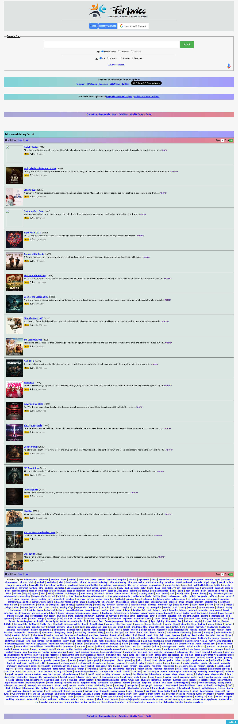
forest (85, 624)
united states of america (113, 694)
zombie (179, 702)
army (184, 585)
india (7, 635)
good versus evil (93, 627)
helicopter (103, 630)
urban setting (154, 694)
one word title (112, 658)
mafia (94, 641)
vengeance (209, 694)
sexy (45, 674)
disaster (95, 613)
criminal (220, 607)
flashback (33, 624)
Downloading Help (107, 114)
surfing (58, 683)
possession (53, 663)
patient (73, 660)
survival (126, 683)
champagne (212, 599)
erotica (32, 619)
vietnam (230, 694)
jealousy (186, 635)
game (21, 627)
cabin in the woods (198, 596)
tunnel (195, 691)
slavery (96, 677)
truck (174, 691)
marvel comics (187, 644)
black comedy (86, 594)
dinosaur (70, 613)
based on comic (19, 591)
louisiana (20, 641)
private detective (191, 663)
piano (127, 660)
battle (173, 591)
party (64, 660)
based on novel (57, 591)
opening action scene (131, 658)
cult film (32, 610)
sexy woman (55, 674)
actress (101, 580)
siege (174, 674)
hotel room (142, 633)
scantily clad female (63, 672)
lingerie (125, 638)
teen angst (119, 685)
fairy (181, 619)
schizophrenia (106, 672)
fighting (160, 621)
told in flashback (208, 688)
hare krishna (59, 630)
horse (69, 633)
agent (217, 580)
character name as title (19, 602)
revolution (92, 669)
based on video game (118, 591)
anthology (50, 585)
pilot (139, 660)
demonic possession (198, 610)
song (175, 677)
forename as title (72, 624)
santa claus (9, 672)
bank (157, 588)
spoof (225, 677)
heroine (135, 630)
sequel (9, 674)
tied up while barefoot (62, 688)
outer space (189, 658)
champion (224, 599)
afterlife (209, 580)
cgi (189, 599)
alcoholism (52, 582)
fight (153, 621)
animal (221, 582)
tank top (31, 685)
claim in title (123, 605)
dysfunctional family (84, 616)
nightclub (206, 652)
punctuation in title (61, 666)
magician (110, 641)
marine (125, 644)
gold (82, 627)
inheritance (38, 635)
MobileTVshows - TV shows (146, 97)
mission (181, 646)
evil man (68, 619)
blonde (109, 594)
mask (198, 644)
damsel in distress (74, 610)
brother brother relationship (89, 596)
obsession (140, 655)
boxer (195, 594)
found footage (96, 624)
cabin (184, 596)
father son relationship (71, 621)
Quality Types (136, 114)
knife (64, 638)
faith (198, 619)
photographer (108, 660)
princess (158, 663)
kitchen (56, 638)
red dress (156, 666)
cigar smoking (67, 605)
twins (6, 694)
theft (230, 685)
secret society (189, 672)
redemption (168, 666)
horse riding (80, 633)
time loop (92, 688)
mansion (104, 644)
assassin (226, 585)
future (219, 624)
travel (130, 691)
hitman (202, 630)
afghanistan (144, 580)
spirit (201, 677)
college (229, 605)
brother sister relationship (117, 596)
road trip (130, 669)
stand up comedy (33, 680)
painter (218, 658)
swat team (167, 683)
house (153, 633)
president (132, 663)
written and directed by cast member (107, 702)
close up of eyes (181, 605)
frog (194, 624)
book (172, 594)
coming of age (66, 607)
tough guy (16, 691)
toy (47, 691)
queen (76, 666)
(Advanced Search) (116, 65)
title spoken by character (163, 688)
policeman (22, 663)
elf (179, 616)
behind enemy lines (217, 591)
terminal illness (187, 685)
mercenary (69, 646)
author (95, 588)
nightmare (217, 652)
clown (194, 605)
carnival (90, 599)
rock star (158, 669)
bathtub (145, 591)
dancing (104, 610)
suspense (146, 683)
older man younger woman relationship (214, 655)
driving (19, 616)
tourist (26, 691)
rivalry (102, 669)
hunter (161, 633)
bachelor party (132, 588)
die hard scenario (40, 613)
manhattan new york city (60, 644)
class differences (138, 605)
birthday (59, 594)
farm (232, 619)
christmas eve (10, 605)
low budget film (53, 641)
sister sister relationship (15, 677)
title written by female (188, 688)
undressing (60, 694)
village (63, 697)
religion (201, 666)
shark (83, 674)
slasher (80, 677)
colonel (24, 607)
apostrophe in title (122, 585)
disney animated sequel (160, 613)
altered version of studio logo (94, 582)
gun (168, 627)
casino (99, 599)
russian (193, 669)
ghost (69, 627)
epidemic (8, 619)
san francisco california (219, 669)
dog (193, 613)
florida (43, 624)
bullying (156, 596)
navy (70, 652)
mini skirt (136, 646)
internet (59, 635)
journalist (210, 635)
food (50, 624)
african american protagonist (189, 580)
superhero (194, 680)
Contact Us (92, 114)
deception (173, 610)
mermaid (81, 646)
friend (176, 624)
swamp (156, 683)
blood (134, 594)
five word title (20, 624)
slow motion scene (110, 677)
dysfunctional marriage (106, 616)
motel (52, 649)
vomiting (128, 697)
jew (194, 635)
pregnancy (121, 663)
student (145, 680)
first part (207, 621)
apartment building (89, 585)
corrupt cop (143, 607)
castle (106, 599)
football (58, 624)
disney (144, 613)
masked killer (209, 644)
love (28, 641)
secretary (202, 672)
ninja (227, 652)
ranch (125, 666)
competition (81, 607)
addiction (111, 580)
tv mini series (206, 691)
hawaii (87, 630)
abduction (43, 580)
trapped (104, 691)
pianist (120, 660)
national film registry (39, 652)
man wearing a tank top (220, 641)
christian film (211, 602)
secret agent (175, 672)
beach (180, 591)
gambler (228, 624)
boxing (203, 594)
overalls (209, 658)
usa (163, 694)
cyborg (60, 610)
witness (90, 699)
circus (97, 605)
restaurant (46, 669)
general (51, 627)
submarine (156, 680)
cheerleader (108, 602)
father (12, 621)
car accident (58, 599)
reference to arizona (186, 666)
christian (199, 602)
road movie (118, 669)
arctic (135, 585)
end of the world (191, 616)
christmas (224, 602)
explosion (127, 619)
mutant (9, 652)
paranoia (12, 660)
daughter (137, 610)
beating (195, 591)
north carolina (88, 655)
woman (114, 699)
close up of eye (165, 605)
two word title (18, 694)
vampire (181, 694)
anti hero (61, 585)
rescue (20, 669)
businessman (174, 596)
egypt (152, 616)
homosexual (34, 633)
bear (188, 591)
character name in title (42, 602)
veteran (220, 694)
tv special (219, 691)
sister (229, 674)
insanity (49, 635)
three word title (31, 688)
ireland (128, 635)
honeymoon (47, 633)
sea (144, 672)
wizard (100, 699)
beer (203, 591)
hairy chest (201, 627)
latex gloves (97, 638)
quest (83, 666)
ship (98, 674)
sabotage (203, 669)
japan (167, 635)
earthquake (142, 616)
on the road (50, 658)
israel (149, 635)
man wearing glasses (14, 644)
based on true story (96, 591)
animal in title (37, 585)
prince (150, 663)
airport (23, 582)
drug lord (61, 616)
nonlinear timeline (70, 655)
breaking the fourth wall (43, 596)
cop (134, 607)
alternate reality (136, 582)
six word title (35, 677)
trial (147, 691)
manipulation (91, 644)
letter (116, 638)
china (181, 602)
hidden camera (148, 630)
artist (217, 585)
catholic (120, 599)
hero (118, 630)
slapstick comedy (67, 677)
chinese (189, 602)
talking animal (224, 683)
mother (60, 649)
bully (148, 596)
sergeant (19, 674)
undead (36, 694)
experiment (101, 619)
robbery (140, 669)
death (157, 610)
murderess (195, 649)
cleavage (152, 605)
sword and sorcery (207, 683)
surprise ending (88, 683)
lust (73, 641)
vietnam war (12, 697)
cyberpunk (50, 610)
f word (165, 619)
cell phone (147, 599)
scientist (127, 672)
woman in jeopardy (129, 699)
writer (84, 702)
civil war (111, 605)
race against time (104, 666)
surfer (50, 683)
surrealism (103, 683)
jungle (10, 638)
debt (164, 610)
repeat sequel (223, 666)
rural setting (182, 669)
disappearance (83, 613)
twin (228, 691)
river (109, 669)
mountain (139, 649)
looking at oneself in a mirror (182, 638)
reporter (10, 669)
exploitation (115, 619)
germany (61, 627)
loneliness (162, 638)
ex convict (78, 619)
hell (112, 630)
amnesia (198, 582)
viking (55, 697)
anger (213, 582)
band (150, 588)
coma (46, 607)
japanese (176, 635)
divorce (177, 613)
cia (47, 605)
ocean (150, 655)
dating (127, 610)
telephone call (171, 685)
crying (229, 607)
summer (167, 680)
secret (164, 672)
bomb (165, 594)
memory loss (22, 646)
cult (24, 610)
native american (58, 652)
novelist (100, 655)
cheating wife (93, 602)
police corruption (183, 660)
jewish (201, 635)
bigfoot (35, 594)
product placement (210, 663)
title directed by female (138, 688)
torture (221, 688)
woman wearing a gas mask (178, 699)
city (103, 605)
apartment (73, 585)
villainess (79, 697)
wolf (107, 699)
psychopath (44, 666)
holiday (211, 630)
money (16, 649)
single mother (217, 674)
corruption (156, 607)
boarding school (146, 594)
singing (190, 674)
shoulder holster (140, 674)
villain (70, 697)
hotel (132, 633)
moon (34, 649)
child (133, 602)
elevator (172, 616)
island (142, 635)
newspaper (169, 652)
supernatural (224, 680)
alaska (31, 582)
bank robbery (168, 588)
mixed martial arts (196, 646)
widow (43, 699)
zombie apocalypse (194, 702)
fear (101, 621)
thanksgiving (219, 685)
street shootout (86, 680)
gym (184, 627)
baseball (219, 588)
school (118, 672)
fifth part (144, 621)
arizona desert (156, 585)
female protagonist (114, 621)
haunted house (74, 630)
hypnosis (197, 633)
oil (182, 655)
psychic (34, 666)
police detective (200, 660)
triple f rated (164, 691)
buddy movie (138, 596)
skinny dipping (50, 677)
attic (41, 588)
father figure (52, 621)
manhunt (79, 644)
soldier (168, 677)
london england (148, 638)
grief (127, 627)
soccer (160, 677)
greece (112, 627)
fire (179, 621)
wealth (219, 697)
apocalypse (106, 585)
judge (229, 635)
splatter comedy (213, 677)
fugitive (201, 624)
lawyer (108, 638)
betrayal (17, 594)
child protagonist (159, 602)
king (44, 638)
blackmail (99, 594)
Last (27, 140)
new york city (155, 652)
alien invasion (71, 582)
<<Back (93, 26)
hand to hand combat (41, 630)
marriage (134, 644)
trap (96, 691)
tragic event (56, 691)
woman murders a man (152, 699)
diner (53, 613)
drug (27, 616)
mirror (156, 646)
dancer (96, 610)
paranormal (23, 660)
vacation (171, 694)
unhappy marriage (91, 694)
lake (88, 638)
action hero (83, 580)
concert (115, 607)
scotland (137, 672)
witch (82, 699)
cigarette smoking (84, 605)
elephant (162, 616)
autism (103, 588)
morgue (43, 649)
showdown (155, 674)
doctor (186, 613)
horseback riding (95, 633)
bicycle (26, 594)
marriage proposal (149, 644)
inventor (104, 635)
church (40, 605)
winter (74, 699)
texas (199, 685)
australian (59, 588)
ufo (29, 694)
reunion (71, 669)
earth (132, 616)
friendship (185, 624)
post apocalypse (68, 663)
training (88, 691)
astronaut (23, 588)
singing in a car (202, 674)
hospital (109, 633)
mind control (112, 646)
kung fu (80, 638)
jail (161, 635)
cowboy (182, 607)
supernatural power (35, 683)
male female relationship (128, 641)
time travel (119, 688)
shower (166, 674)
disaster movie (122, 613)
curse (40, 610)
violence (90, 697)
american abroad (184, 582)
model (7, 649)
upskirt (142, 694)
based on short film (76, 591)
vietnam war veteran (30, 697)
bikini (50, 594)
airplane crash (11, 582)
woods (43, 702)
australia (49, 588)
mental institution (53, 646)
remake (210, 666)
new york (142, 652)
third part (16, 688)
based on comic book (38, 591)
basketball (135, 591)
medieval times (224, 644)
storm (64, 680)
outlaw (200, 658)
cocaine (209, 605)
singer (182, 674)
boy (210, 594)
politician (33, 663)
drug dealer (49, 616)
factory (173, 619)
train (66, 691)
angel (206, 582)
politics (43, 663)
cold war (220, 605)
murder (158, 649)
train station (76, 691)
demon (183, 610)
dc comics (147, 610)
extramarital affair (142, 619)
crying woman (14, 610)
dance (87, 610)
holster (220, 630)
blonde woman (122, 594)
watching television (183, 697)
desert (226, 610)
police (170, 660)
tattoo (58, 685)
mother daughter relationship (80, 649)
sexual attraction (33, 674)
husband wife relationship (179, 633)
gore (105, 627)
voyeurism (148, 697)
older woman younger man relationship (23, 658)
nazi (77, 652)
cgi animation (198, 599)
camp (16, 599)
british (60, 596)
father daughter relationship (30, 621)
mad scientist (83, 641)
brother (69, 596)
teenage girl (146, 685)
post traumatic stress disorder (92, 663)
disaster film (107, 613)
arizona (143, 585)
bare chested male (190, 588)
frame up (139, 624)
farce (225, 619)
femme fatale (131, 621)
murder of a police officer (176, 649)
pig (134, 660)
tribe (153, 691)
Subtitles (123, 114)
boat (158, 594)
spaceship (184, 677)
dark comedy (116, 610)
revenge (81, 669)
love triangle (38, 641)
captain (42, 599)
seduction (229, 672)
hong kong (60, 633)
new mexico (130, 652)
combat (54, 607)
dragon (221, 613)
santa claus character (26, 672)
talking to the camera (14, 685)
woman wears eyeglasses (205, 699)
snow (152, 677)
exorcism (89, 619)
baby (120, 588)
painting (228, 658)
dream (229, 613)
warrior (168, 697)
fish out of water (221, 621)
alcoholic (41, 582)
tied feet (45, 688)
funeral (211, 624)
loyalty (66, 641)
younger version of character (160, 702)
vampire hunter (194, 694)
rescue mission (32, 669)
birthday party (71, 594)
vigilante (46, 697)
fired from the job (192, 621)
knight (72, 638)
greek (120, 627)
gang (28, 627)
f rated (156, 619)
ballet (143, 588)
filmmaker (171, 621)
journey (220, 635)
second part (153, 672)
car (49, 599)
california (213, 596)
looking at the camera (208, 638)
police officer (216, 660)
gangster (36, 627)
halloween (213, 627)
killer (37, 638)
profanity (225, 663)
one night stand (96, 658)
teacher (72, 685)
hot (126, 633)
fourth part (127, 624)
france (148, 624)
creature (192, 607)
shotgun (126, 674)
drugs (70, 616)
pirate (147, 660)
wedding (10, 699)
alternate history (118, 582)
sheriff (91, 674)
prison (167, 663)
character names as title (66, 602)
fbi (85, 621)
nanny (18, 652)
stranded (73, 680)
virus (98, 697)
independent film (224, 633)
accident (72, 580)
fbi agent (93, 621)
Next (20, 140)
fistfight (7, 624)
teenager (158, 685)
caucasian (130, 599)
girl (76, 627)
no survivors (26, 655)
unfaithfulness (74, 694)
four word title (113, 624)
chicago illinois (122, 602)
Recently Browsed (107, 26)
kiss (49, 638)
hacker (191, 627)
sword (194, 683)
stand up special (51, 680)
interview (93, 635)
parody (47, 660)
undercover (47, 694)
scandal (48, 672)
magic (101, 641)
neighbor (85, 652)
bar (178, 588)
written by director (136, 702)
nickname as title (185, 652)
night (197, 652)
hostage (119, 633)
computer (94, 607)
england (204, 616)
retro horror (59, 669)
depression (215, 610)
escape (41, 619)
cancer (34, 599)
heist (94, 630)
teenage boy (133, 685)
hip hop (193, 630)
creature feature (206, 607)
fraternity (158, 624)
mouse (149, 649)
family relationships (211, 619)
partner (56, 660)
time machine (105, 688)
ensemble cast (217, 616)
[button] (133, 25)
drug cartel (36, 616)
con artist (105, 607)
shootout (116, 674)
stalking (19, 680)
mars (162, 644)
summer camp (180, 680)
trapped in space (117, 691)
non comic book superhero (47, 655)
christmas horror (27, 605)
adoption (122, 580)
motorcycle (127, 649)
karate (18, 638)
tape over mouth (45, 685)
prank (111, 663)
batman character (159, 591)
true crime (184, 691)
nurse (131, 655)
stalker (11, 680)
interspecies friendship (76, 635)
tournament (37, 691)
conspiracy (126, 607)
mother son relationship (108, 649)
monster (25, 649)
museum (219, 649)
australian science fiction (78, 588)
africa (153, 580)
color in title (36, 607)
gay (43, 627)
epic (228, 616)
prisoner (176, 663)
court (174, 607)
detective (8, 613)
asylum (33, 588)
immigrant (209, 633)
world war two (72, 702)
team (109, 685)
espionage (51, 619)
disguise (135, 613)
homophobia (20, 633)
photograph (93, 660)
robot (149, 669)
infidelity (26, 635)
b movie (112, 588)
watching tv (200, 697)
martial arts (172, 644)
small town (126, 677)
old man (189, 655)
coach (201, 605)
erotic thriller (21, 619)
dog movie (202, 613)
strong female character (108, 680)
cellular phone (179, 599)
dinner (61, 613)
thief (7, 688)
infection (16, 635)
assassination (11, 588)
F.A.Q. (148, 114)
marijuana (115, 644)
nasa (25, 652)
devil (17, 613)
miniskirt (147, 646)
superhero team (208, 680)
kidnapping (28, 638)
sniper (144, 677)
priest (142, 663)
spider (194, 677)
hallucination (23, 630)
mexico (90, 646)
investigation (116, 635)
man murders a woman (196, 641)
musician (229, 649)
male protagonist (174, 641)
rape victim (144, 666)
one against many (78, 658)
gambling (12, 627)
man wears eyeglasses (36, 644)
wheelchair (32, 699)
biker (43, 594)
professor (11, 666)
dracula (212, 613)
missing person (169, 646)
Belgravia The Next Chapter (119, 97)
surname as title (71, 683)
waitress (159, 697)
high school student (178, 630)
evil (60, 619)
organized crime (150, 658)
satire (40, 672)
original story (166, 658)
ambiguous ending (154, 582)
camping (25, 599)
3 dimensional (30, 580)
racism (117, 666)
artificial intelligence (203, 585)
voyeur (137, 697)
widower (52, 699)
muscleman (207, 649)
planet (162, 660)
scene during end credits (86, 672)
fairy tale (189, 619)
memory (9, 646)
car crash (81, 599)
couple (166, 607)
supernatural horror (14, 683)
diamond (26, 613)
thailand (208, 685)
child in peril (143, 602)
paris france (36, 660)
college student (12, 607)
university (132, 694)
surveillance (115, 683)
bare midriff (207, 588)
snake (136, 677)
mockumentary (224, 646)
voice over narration (112, 697)
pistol (154, 660)
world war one (56, 702)
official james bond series (167, 655)
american (169, 582)
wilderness (64, 699)
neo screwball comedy (111, 652)
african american (166, 580)
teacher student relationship (91, 685)
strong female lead (130, 680)
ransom (133, 666)
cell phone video (162, 599)
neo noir (95, 652)
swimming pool (181, 683)
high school (162, 630)
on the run (63, 658)
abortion (55, 580)
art (190, 585)
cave (138, 599)
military (100, 646)
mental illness (36, 646)
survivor (136, 683)
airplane (226, 580)
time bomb (80, 688)
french (168, 624)
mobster (211, 646)
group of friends (156, 627)
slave (88, 677)
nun (124, 655)
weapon (228, 697)
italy (156, 635)
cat (113, 599)
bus (164, 596)
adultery (132, 580)
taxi (65, 685)
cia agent (54, 605)
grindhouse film (139, 627)
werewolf (20, 699)
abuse (63, 580)
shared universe (70, 674)
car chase (70, 599)
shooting (106, 674)
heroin (126, 630)
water (210, 697)
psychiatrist (23, 666)
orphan (178, 658)
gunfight (175, 627)
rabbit (91, 666)
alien (61, 582)
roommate (169, 669)
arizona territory (172, 585)
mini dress (125, 646)
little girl (135, 638)
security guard (216, 672)
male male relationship (153, 641)
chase (82, 602)
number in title (113, 655)
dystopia (124, 616)
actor (93, 580)
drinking (10, 616)
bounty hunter (183, 594)
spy (232, 677)
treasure (139, 691)
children (173, 602)
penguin (82, 660)
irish (135, 635)
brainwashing (24, 596)
